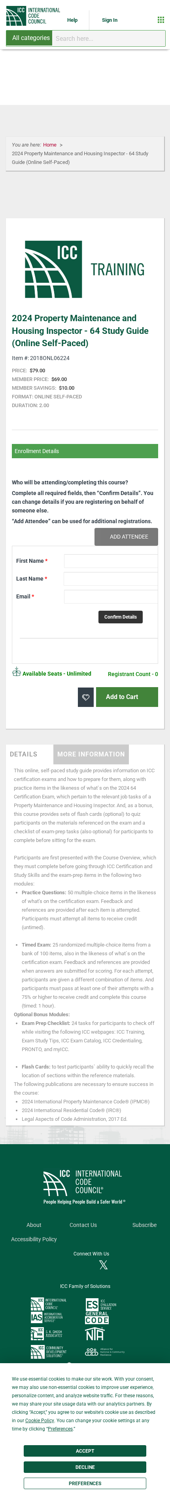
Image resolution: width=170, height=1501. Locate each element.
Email (25, 596)
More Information (91, 754)
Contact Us (83, 1225)
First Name (31, 561)
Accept (85, 1451)
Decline (85, 1467)
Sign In (110, 20)
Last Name (31, 578)
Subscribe (144, 1225)
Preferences (85, 1483)
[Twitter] (103, 1266)
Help (73, 20)
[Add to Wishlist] (86, 697)
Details (24, 754)
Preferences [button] (60, 1429)
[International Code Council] (33, 16)
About (34, 1225)
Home (50, 145)
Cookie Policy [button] (39, 1420)
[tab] (29, 754)
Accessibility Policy (34, 1239)
